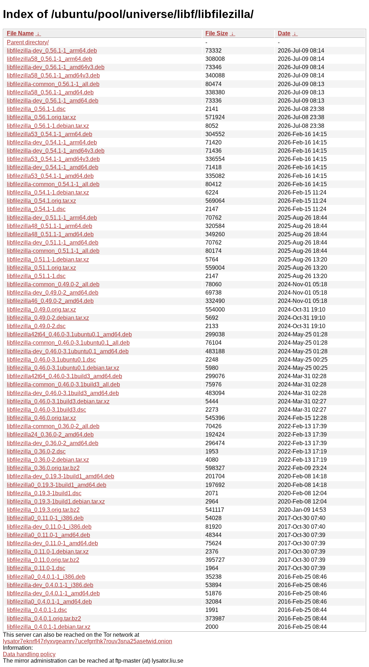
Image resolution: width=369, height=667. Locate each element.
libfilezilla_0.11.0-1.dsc (36, 568)
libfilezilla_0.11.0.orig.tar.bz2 (43, 560)
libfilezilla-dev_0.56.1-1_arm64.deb (52, 51)
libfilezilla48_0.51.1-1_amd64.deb (50, 234)
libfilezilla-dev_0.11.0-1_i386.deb (49, 527)
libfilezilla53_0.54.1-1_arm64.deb (49, 134)
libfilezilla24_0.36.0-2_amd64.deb (50, 434)
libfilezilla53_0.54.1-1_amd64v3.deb (53, 159)
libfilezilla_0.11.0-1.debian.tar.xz (48, 552)
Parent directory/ (28, 42)
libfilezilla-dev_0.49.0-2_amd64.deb (52, 293)
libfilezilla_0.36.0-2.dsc (36, 451)
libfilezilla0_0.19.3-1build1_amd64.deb (56, 485)
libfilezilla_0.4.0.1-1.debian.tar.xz (48, 627)
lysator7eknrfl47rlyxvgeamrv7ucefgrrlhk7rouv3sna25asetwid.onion (87, 641)
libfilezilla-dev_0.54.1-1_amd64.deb (52, 167)
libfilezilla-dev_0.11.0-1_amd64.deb (52, 543)
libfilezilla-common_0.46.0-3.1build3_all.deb (63, 384)
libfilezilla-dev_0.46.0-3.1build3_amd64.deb (63, 393)
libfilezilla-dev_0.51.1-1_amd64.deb (52, 243)
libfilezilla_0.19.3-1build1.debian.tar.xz (56, 501)
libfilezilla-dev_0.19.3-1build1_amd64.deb (60, 476)
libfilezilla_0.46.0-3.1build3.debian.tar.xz (58, 401)
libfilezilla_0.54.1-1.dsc (36, 209)
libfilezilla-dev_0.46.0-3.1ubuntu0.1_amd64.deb (68, 351)
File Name (20, 33)
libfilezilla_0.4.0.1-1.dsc (37, 610)
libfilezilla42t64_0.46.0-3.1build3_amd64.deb (64, 376)
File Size (216, 33)
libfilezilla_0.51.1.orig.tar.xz (41, 268)
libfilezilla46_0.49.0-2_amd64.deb (50, 301)
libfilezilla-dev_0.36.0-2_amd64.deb (52, 443)
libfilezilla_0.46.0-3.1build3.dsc (46, 410)
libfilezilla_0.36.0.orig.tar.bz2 (43, 468)
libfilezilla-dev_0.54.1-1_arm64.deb (52, 142)
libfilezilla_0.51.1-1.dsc (36, 276)
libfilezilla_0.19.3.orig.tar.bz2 (43, 510)
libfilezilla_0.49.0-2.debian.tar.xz (48, 318)
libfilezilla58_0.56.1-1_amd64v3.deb (53, 75)
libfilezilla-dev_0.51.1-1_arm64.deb (52, 218)
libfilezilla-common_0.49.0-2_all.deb (53, 284)
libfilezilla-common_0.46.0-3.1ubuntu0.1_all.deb (68, 343)
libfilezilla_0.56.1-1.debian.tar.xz (48, 126)
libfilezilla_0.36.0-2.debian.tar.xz (48, 460)
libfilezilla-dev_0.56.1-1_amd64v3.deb (56, 67)
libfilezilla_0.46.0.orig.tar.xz (41, 418)
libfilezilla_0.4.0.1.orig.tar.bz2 (44, 618)
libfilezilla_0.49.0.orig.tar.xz (41, 309)
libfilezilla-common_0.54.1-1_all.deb (53, 184)
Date (284, 33)
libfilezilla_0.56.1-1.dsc (36, 109)
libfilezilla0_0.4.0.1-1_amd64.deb (49, 602)
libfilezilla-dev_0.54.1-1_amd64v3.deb (56, 151)
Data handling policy (29, 654)
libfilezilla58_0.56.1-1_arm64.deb (49, 59)
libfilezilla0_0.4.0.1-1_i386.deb (46, 577)
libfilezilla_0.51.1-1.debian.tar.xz (48, 259)
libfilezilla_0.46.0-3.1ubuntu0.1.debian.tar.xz (63, 368)
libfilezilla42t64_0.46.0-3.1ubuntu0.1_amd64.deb (69, 334)
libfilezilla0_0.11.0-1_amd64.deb (48, 535)
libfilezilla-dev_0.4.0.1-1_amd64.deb (53, 593)
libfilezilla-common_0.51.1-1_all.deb (53, 251)
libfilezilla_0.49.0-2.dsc (36, 326)
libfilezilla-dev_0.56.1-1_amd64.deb (52, 101)
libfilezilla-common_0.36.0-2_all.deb (53, 426)
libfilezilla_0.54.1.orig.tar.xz (41, 201)
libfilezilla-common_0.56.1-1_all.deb (53, 84)
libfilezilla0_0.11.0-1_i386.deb (45, 518)
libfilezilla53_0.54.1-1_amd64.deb (50, 176)
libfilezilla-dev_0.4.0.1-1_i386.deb (50, 585)
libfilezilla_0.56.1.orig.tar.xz (41, 117)
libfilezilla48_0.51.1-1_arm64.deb (49, 226)
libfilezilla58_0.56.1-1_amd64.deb (50, 92)
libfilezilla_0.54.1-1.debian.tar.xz (48, 192)
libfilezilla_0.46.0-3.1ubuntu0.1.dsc (51, 360)
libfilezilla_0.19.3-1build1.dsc (44, 493)
